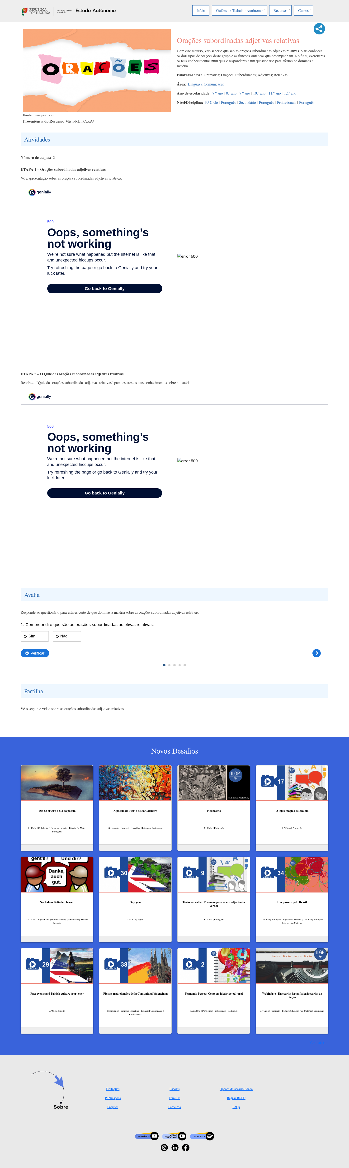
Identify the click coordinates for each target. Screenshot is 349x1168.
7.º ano (217, 92)
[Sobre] (51, 1090)
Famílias (174, 1098)
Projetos (112, 1107)
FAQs (236, 1107)
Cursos (303, 10)
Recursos (280, 10)
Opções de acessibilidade (236, 1089)
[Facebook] (185, 1147)
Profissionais (286, 102)
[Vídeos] (174, 1135)
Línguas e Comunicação (206, 83)
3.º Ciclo (211, 102)
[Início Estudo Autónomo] (47, 10)
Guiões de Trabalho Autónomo (239, 10)
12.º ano (290, 92)
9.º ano (245, 92)
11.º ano (275, 92)
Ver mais (315, 1042)
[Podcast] (202, 1135)
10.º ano (259, 92)
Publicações (113, 1098)
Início (201, 10)
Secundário (247, 102)
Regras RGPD (236, 1098)
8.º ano (231, 92)
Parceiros (174, 1107)
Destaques (112, 1089)
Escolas (174, 1089)
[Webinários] (147, 1135)
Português (228, 102)
